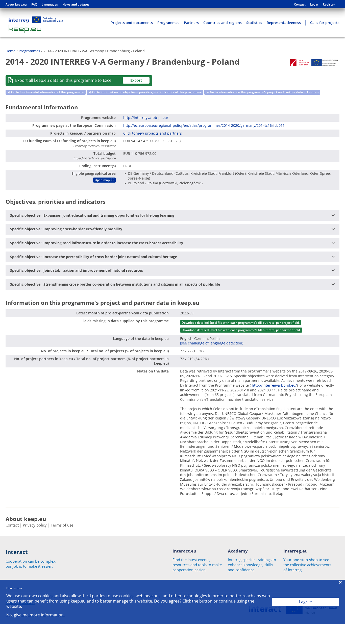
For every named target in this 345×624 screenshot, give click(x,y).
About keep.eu (16, 5)
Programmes (168, 22)
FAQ (34, 5)
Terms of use (62, 525)
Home (10, 50)
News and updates (75, 5)
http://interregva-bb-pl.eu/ (145, 117)
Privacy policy (35, 525)
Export (136, 80)
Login (314, 5)
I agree (305, 602)
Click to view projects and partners (152, 133)
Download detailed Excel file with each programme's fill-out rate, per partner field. (241, 330)
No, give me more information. (35, 615)
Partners (191, 22)
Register (329, 5)
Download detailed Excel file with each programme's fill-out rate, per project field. (241, 322)
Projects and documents (132, 22)
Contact (300, 5)
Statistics (254, 22)
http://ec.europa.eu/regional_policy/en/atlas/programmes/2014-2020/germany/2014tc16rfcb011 (204, 125)
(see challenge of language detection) (211, 343)
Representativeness (284, 22)
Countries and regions (222, 22)
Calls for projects (324, 22)
